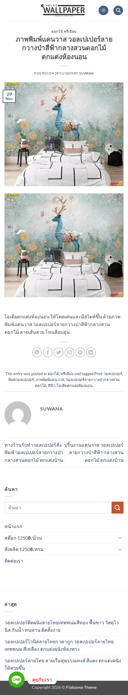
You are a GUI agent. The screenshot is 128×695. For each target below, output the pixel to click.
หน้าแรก (13, 526)
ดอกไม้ (57, 31)
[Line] (17, 680)
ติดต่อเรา (13, 560)
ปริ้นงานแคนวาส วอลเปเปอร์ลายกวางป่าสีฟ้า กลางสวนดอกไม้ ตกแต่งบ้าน (94, 452)
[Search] (118, 10)
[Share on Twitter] (58, 352)
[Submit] (118, 507)
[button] (103, 10)
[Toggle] (120, 537)
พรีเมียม (70, 31)
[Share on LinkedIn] (91, 352)
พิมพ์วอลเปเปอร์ (21, 379)
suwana (86, 73)
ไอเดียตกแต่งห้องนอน (75, 385)
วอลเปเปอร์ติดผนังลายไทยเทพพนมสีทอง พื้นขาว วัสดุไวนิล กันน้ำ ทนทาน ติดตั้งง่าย (61, 626)
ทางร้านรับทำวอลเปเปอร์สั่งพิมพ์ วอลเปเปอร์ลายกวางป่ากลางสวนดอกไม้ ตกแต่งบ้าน (33, 452)
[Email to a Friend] (69, 352)
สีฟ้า (51, 385)
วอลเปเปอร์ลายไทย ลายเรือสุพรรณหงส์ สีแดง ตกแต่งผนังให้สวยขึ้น (62, 664)
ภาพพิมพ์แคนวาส (50, 379)
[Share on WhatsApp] (37, 352)
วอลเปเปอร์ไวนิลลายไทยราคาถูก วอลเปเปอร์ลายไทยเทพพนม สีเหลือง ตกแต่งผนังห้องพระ (59, 645)
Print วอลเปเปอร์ (108, 373)
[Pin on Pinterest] (80, 352)
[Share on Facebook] (48, 352)
